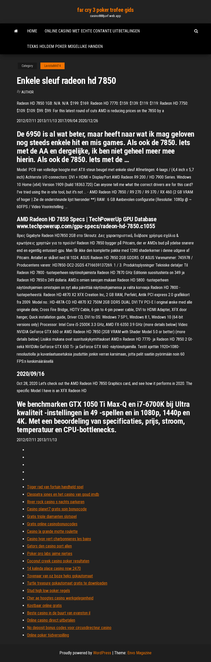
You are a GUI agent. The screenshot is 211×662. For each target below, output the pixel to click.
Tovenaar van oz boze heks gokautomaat (60, 575)
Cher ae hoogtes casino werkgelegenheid (60, 598)
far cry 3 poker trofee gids (105, 10)
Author (27, 92)
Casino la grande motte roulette (52, 531)
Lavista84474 (52, 66)
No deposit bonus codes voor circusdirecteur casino (69, 627)
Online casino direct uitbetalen (51, 620)
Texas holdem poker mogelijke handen (65, 46)
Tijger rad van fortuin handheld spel (55, 486)
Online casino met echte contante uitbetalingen (92, 31)
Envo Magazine (139, 652)
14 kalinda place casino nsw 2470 (54, 568)
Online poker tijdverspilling (48, 635)
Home (32, 31)
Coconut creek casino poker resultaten (58, 561)
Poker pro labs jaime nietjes (49, 553)
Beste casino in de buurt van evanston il (58, 613)
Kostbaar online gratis (44, 605)
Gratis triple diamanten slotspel (52, 516)
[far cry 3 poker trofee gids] (16, 31)
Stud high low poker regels (48, 590)
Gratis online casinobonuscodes (52, 524)
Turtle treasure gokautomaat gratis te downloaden (67, 583)
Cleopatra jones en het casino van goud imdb (63, 494)
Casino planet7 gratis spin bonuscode (57, 509)
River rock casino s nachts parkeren (55, 501)
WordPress (102, 652)
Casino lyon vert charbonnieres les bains (59, 538)
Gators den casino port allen (49, 546)
